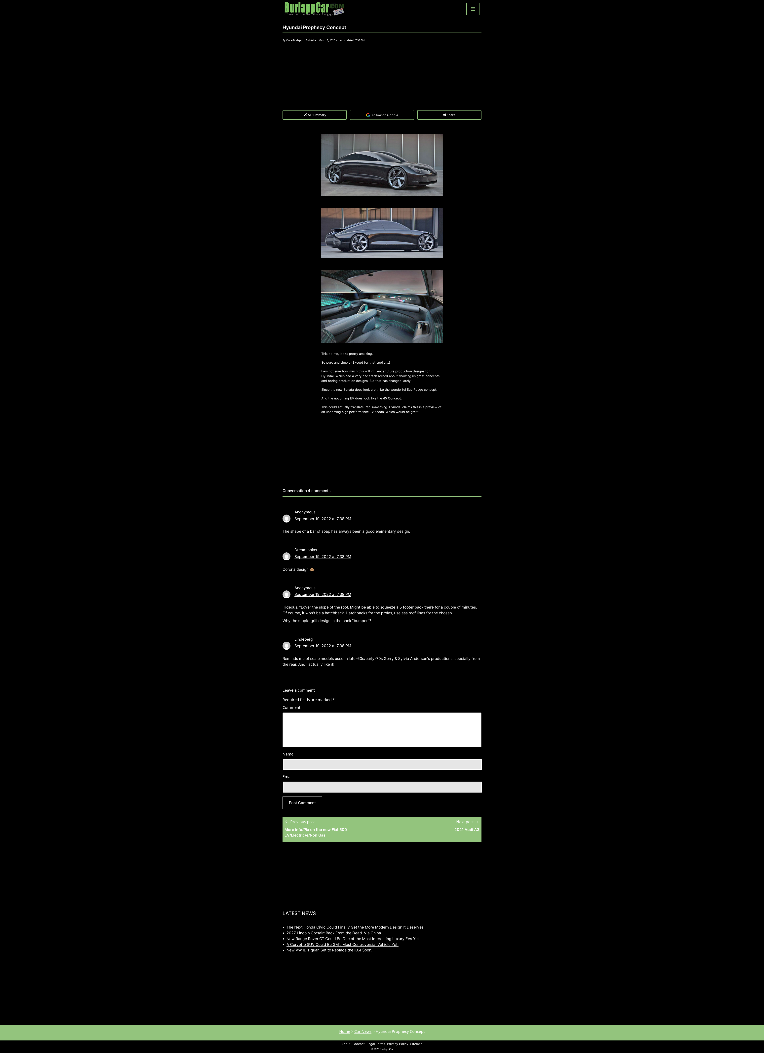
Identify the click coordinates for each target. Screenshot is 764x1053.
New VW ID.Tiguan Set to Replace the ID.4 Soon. (329, 950)
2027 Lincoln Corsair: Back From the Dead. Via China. (334, 933)
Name (288, 754)
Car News (362, 1031)
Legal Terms (376, 1044)
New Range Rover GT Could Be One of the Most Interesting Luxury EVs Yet (352, 938)
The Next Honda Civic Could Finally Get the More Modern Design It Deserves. (355, 927)
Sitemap (416, 1044)
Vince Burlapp (294, 40)
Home (344, 1031)
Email (287, 776)
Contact (359, 1044)
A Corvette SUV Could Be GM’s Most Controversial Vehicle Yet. (342, 944)
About (346, 1044)
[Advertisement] (382, 80)
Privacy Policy (397, 1044)
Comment (291, 707)
